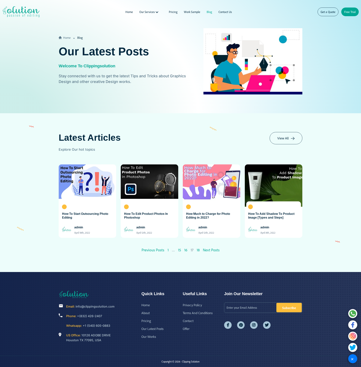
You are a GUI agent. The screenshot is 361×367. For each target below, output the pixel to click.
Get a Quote (328, 12)
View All (283, 138)
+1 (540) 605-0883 (96, 325)
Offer (186, 329)
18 (198, 250)
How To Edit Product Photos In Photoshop (146, 215)
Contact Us (225, 12)
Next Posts (211, 250)
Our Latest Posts (152, 329)
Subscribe (289, 308)
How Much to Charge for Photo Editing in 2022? (208, 215)
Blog (209, 12)
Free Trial (350, 12)
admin (78, 227)
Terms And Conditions (198, 313)
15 (179, 250)
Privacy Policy (192, 305)
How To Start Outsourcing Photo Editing (85, 215)
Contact (188, 321)
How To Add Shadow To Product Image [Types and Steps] (271, 215)
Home (129, 12)
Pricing (173, 12)
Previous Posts (153, 250)
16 (185, 250)
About (145, 313)
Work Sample (192, 12)
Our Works (148, 336)
